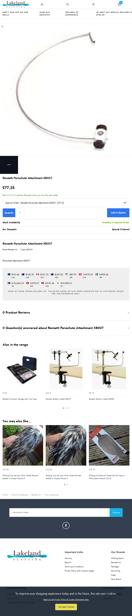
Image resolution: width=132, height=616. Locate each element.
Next (126, 380)
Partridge (115, 567)
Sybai (113, 575)
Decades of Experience (72, 14)
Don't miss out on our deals (15, 14)
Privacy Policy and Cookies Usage (79, 571)
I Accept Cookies (66, 607)
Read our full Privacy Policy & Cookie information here (66, 600)
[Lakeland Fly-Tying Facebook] (66, 525)
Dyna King (115, 571)
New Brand (116, 579)
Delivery (68, 558)
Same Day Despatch (45, 14)
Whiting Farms (117, 558)
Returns (68, 563)
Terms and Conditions (74, 567)
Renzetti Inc (116, 563)
